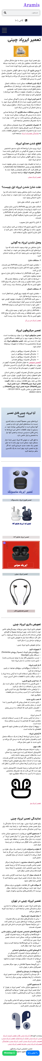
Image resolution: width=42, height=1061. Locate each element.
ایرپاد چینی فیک (31, 1038)
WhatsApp (8, 1053)
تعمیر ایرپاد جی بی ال (33, 320)
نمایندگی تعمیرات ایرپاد (30, 133)
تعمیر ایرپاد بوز (35, 803)
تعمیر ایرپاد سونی (34, 177)
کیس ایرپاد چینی (15, 1041)
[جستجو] (5, 12)
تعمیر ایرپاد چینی (8, 1038)
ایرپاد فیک (20, 1038)
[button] (4, 31)
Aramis (32, 5)
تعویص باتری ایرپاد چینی (32, 1041)
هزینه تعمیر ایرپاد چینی (17, 1044)
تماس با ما (32, 1053)
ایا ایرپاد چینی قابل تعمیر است (19, 1035)
